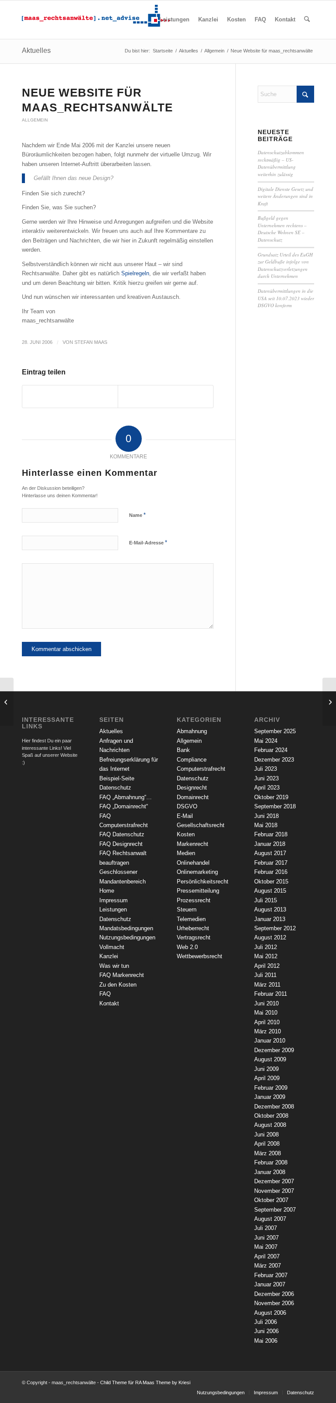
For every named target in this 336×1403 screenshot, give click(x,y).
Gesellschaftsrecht (200, 825)
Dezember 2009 (274, 1050)
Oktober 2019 (271, 797)
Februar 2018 (270, 834)
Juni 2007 (266, 1237)
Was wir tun (114, 966)
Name (137, 515)
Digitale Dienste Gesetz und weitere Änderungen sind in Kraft (285, 196)
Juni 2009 (266, 1069)
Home (106, 890)
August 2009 (270, 1059)
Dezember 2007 (274, 1181)
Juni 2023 (266, 778)
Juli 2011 (265, 975)
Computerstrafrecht (201, 769)
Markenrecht (192, 844)
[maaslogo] (96, 19)
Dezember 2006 (274, 1294)
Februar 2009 (270, 1087)
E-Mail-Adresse (148, 542)
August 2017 (270, 853)
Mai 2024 (265, 741)
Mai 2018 (265, 825)
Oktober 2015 (271, 881)
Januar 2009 (269, 1097)
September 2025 (275, 731)
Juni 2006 (266, 1331)
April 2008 (267, 1143)
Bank (183, 750)
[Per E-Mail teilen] (165, 396)
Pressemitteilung (198, 890)
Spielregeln (135, 273)
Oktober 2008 (271, 1115)
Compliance (191, 759)
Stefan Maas (90, 342)
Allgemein (35, 120)
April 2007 (267, 1256)
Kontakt (109, 1003)
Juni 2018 (266, 816)
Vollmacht (111, 947)
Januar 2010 (269, 1040)
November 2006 (274, 1303)
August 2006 (270, 1312)
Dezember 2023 (274, 759)
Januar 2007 (269, 1284)
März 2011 (267, 984)
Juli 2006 (265, 1322)
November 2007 (274, 1191)
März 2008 (267, 1153)
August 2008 (270, 1125)
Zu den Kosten (117, 984)
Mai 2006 (265, 1340)
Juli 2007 (265, 1228)
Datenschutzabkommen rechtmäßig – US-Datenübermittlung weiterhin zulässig (281, 163)
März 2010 (267, 1031)
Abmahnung (192, 731)
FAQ (105, 994)
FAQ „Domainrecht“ (123, 806)
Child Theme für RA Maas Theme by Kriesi (145, 1382)
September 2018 (275, 806)
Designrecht (192, 787)
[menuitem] (174, 19)
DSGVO (187, 806)
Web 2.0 (187, 947)
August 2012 (270, 937)
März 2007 (267, 1265)
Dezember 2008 (274, 1106)
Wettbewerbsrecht (199, 956)
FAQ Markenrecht (121, 975)
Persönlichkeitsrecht (202, 881)
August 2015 (270, 890)
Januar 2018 (269, 844)
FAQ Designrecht (121, 844)
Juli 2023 (265, 769)
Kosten (186, 834)
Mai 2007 (265, 1247)
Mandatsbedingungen (126, 928)
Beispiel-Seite (116, 778)
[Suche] (307, 19)
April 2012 (267, 966)
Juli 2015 (265, 900)
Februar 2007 (270, 1275)
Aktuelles (36, 50)
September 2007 (275, 1209)
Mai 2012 (265, 956)
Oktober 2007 (271, 1200)
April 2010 (267, 1022)
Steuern (186, 909)
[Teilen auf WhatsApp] (70, 396)
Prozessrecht (193, 900)
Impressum (113, 900)
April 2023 (267, 787)
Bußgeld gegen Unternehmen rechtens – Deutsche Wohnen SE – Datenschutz (282, 229)
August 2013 (270, 909)
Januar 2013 (269, 919)
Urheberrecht (193, 928)
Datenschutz (115, 787)
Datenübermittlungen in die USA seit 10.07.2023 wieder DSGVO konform (286, 298)
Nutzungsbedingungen (127, 937)
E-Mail (185, 816)
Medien (186, 853)
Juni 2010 (266, 1003)
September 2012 (275, 928)
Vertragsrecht (193, 937)
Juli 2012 (265, 947)
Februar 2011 (270, 994)
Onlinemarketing (197, 872)
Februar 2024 (270, 750)
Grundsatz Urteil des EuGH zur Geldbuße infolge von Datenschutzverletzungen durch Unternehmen (285, 265)
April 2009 (267, 1078)
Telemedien (191, 919)
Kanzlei (108, 956)
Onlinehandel (193, 862)
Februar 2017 (270, 862)
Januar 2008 (269, 1172)
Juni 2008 (266, 1134)
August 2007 (270, 1219)
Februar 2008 (270, 1162)
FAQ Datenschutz (121, 834)
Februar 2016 (270, 872)
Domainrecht (193, 797)
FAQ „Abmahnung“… (125, 797)
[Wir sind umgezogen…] (7, 702)
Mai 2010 (265, 1012)
